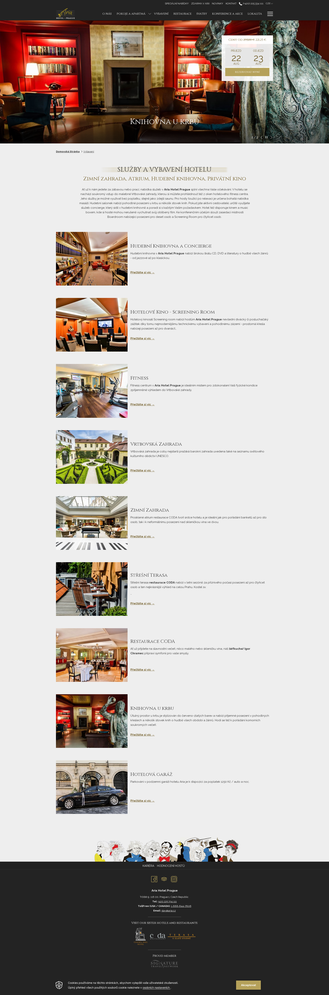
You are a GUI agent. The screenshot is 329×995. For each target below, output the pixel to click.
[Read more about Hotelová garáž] (92, 787)
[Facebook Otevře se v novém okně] (154, 878)
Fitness (139, 378)
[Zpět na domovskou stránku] (66, 13)
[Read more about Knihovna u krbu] (92, 721)
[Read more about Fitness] (92, 391)
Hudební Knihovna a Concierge (171, 246)
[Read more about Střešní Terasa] (92, 589)
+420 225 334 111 (167, 901)
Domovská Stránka (68, 151)
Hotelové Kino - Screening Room (172, 312)
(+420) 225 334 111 (252, 3)
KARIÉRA (148, 866)
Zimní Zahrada (149, 510)
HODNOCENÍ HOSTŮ (171, 866)
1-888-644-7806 (181, 906)
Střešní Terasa (149, 575)
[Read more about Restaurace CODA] (92, 655)
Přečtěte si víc (141, 272)
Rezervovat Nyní (247, 72)
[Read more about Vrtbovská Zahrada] (92, 457)
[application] (164, 985)
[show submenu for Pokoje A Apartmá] (150, 13)
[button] (236, 57)
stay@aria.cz (168, 910)
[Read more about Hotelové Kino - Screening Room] (92, 325)
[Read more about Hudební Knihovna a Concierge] (92, 259)
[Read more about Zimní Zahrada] (92, 523)
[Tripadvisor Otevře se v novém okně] (164, 878)
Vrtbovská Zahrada (156, 444)
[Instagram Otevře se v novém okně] (174, 878)
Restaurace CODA (152, 641)
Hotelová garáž (151, 774)
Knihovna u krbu (152, 708)
